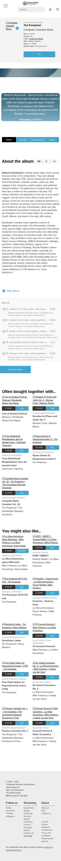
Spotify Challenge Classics (28, 822)
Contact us (46, 813)
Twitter (9, 808)
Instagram (10, 816)
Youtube (9, 813)
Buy (39, 54)
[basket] (57, 9)
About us (45, 808)
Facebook (10, 811)
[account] (50, 9)
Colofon (44, 822)
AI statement (46, 830)
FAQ (43, 811)
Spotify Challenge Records (28, 813)
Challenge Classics (36, 39)
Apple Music (29, 808)
